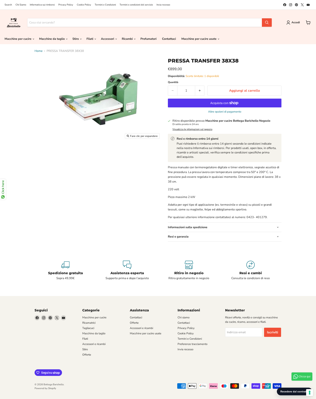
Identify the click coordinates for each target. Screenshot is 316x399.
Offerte (86, 354)
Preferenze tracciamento (192, 344)
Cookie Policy (84, 4)
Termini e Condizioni (105, 4)
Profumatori (148, 39)
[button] (293, 22)
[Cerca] (267, 22)
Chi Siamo (21, 4)
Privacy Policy (65, 4)
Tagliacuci (88, 328)
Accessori (108, 39)
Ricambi (127, 39)
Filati (90, 39)
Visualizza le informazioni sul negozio (192, 129)
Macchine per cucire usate (199, 39)
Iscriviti (272, 332)
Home (39, 51)
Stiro (76, 39)
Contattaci (169, 39)
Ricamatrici (88, 323)
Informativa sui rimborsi (42, 4)
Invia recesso (163, 4)
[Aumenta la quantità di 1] (199, 91)
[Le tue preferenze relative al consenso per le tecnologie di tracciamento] (309, 392)
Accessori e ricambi (94, 344)
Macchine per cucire (18, 39)
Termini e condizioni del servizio (136, 4)
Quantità (173, 82)
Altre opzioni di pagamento (224, 111)
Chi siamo (183, 317)
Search (8, 4)
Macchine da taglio (52, 39)
